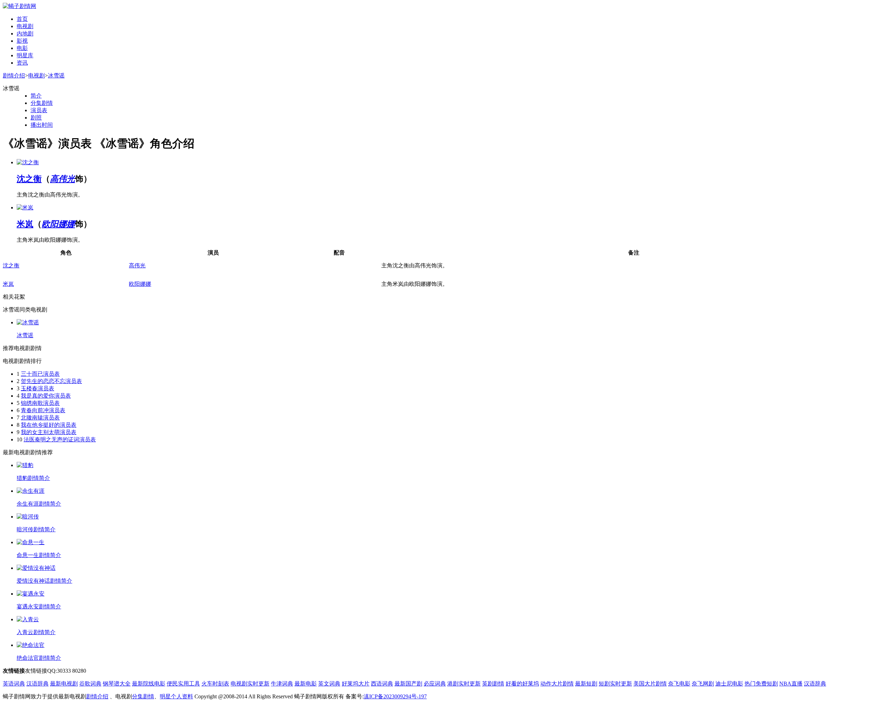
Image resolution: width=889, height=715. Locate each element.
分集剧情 (42, 103)
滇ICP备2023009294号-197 (395, 696)
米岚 (25, 223)
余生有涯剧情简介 (39, 504)
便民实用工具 (183, 684)
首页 (22, 19)
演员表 (39, 110)
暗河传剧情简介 (36, 529)
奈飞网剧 (703, 684)
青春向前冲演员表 (43, 410)
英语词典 (14, 684)
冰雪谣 (56, 75)
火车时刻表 (215, 684)
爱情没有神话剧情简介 (44, 581)
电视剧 (25, 26)
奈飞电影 (679, 684)
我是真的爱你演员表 (46, 396)
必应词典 (435, 684)
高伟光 (62, 178)
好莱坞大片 (355, 684)
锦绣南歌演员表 (40, 403)
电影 (22, 48)
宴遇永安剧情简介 (39, 606)
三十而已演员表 (40, 374)
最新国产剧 (408, 684)
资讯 (22, 63)
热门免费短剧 (761, 684)
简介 (36, 96)
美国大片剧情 (650, 684)
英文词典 (329, 684)
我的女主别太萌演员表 (48, 432)
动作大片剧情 (557, 684)
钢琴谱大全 (117, 684)
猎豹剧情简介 (33, 478)
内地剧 (25, 33)
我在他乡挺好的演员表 (48, 425)
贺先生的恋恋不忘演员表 (51, 381)
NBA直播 (791, 684)
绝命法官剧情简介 (39, 658)
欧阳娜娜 (58, 223)
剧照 (36, 117)
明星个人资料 (176, 696)
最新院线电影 (148, 684)
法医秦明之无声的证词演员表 (60, 439)
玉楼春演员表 (37, 388)
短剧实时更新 (615, 684)
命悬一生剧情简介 (39, 555)
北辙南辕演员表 (40, 418)
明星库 (25, 55)
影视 (22, 41)
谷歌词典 (90, 684)
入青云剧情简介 (36, 632)
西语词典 (382, 684)
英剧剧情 (493, 684)
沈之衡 (29, 178)
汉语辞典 (37, 684)
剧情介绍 (14, 75)
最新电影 (305, 684)
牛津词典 (282, 684)
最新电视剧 (64, 684)
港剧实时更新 (464, 684)
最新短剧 (586, 684)
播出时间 (42, 125)
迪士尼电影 (729, 684)
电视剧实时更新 (250, 684)
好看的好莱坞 (522, 684)
